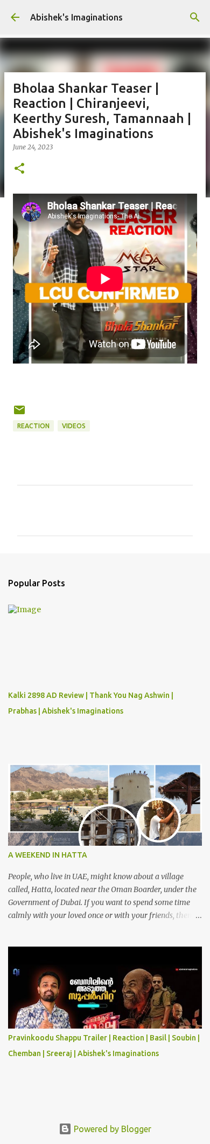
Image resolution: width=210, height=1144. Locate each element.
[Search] (194, 17)
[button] (19, 169)
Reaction (33, 425)
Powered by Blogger (111, 1129)
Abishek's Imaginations (76, 17)
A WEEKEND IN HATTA (47, 855)
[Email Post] (19, 413)
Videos (74, 425)
